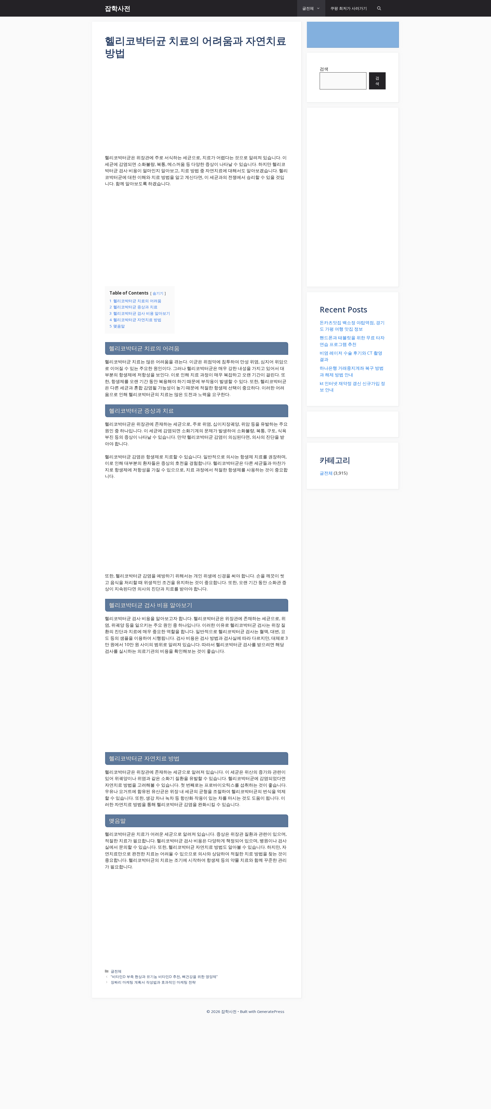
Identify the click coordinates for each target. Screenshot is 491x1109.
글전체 (308, 8)
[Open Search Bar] (379, 8)
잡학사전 (117, 8)
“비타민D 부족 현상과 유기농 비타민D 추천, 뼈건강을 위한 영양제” (164, 976)
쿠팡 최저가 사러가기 (348, 8)
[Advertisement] (196, 110)
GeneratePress (270, 1011)
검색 (324, 69)
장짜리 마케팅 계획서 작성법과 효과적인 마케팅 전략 (153, 982)
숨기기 (158, 293)
